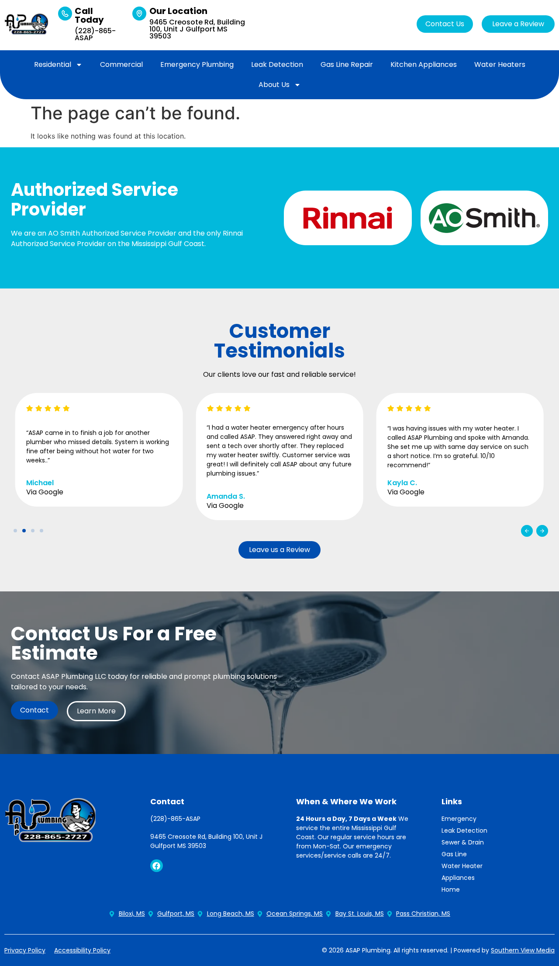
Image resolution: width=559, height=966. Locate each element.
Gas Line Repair (347, 64)
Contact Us (444, 24)
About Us (274, 85)
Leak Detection (277, 64)
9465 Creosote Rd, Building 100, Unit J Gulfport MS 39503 (197, 29)
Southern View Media (523, 950)
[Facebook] (156, 865)
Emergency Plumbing (197, 64)
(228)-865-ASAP (95, 34)
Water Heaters (499, 64)
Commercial (121, 64)
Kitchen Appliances (423, 64)
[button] (527, 531)
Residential (52, 64)
